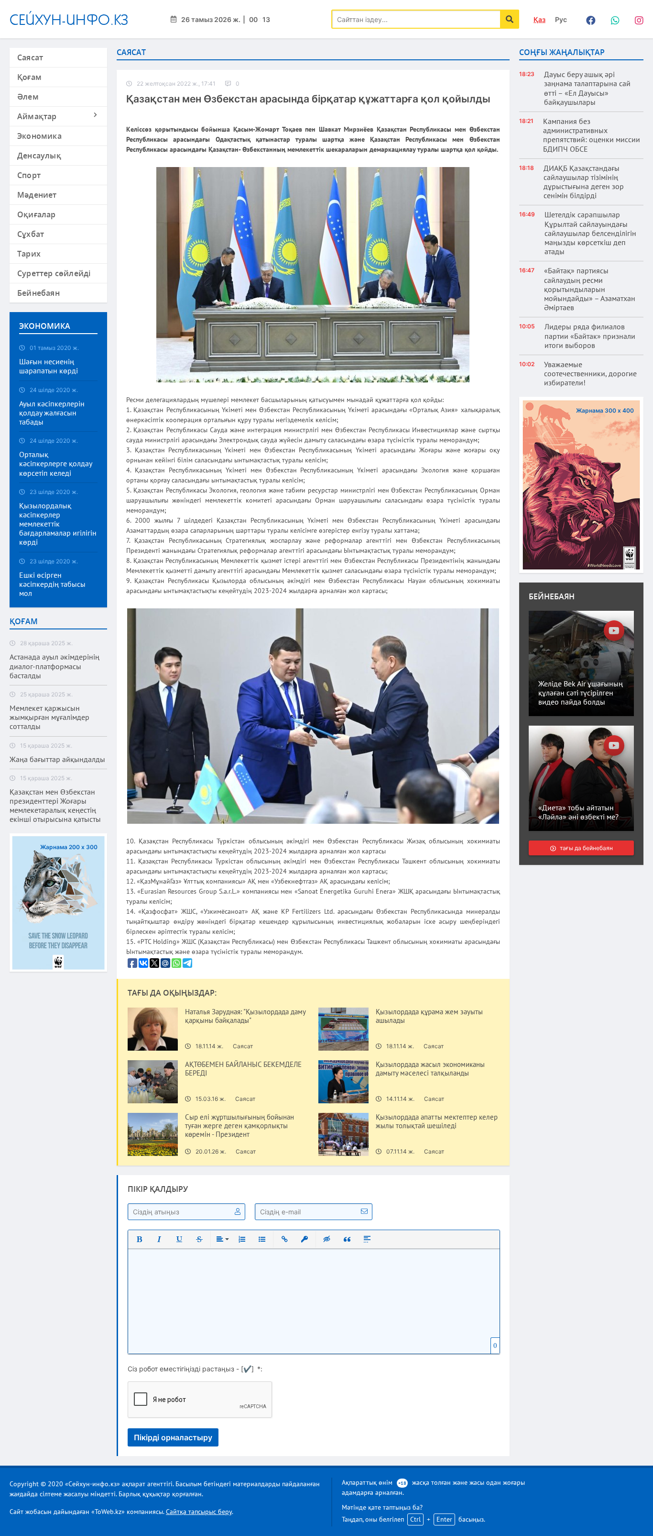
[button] (139, 1239)
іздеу (509, 19)
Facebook (588, 19)
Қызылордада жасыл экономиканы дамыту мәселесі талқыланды (430, 1068)
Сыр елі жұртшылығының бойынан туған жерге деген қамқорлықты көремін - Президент (239, 1126)
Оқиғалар (36, 214)
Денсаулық (39, 155)
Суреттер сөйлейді (53, 273)
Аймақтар (37, 116)
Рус (561, 19)
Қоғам (29, 77)
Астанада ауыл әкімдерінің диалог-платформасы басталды (54, 666)
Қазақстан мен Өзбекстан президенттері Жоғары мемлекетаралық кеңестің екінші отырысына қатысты (55, 805)
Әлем (28, 96)
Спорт (29, 175)
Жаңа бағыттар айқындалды (57, 759)
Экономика (39, 136)
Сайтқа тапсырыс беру (199, 1511)
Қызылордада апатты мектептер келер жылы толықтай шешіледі (437, 1121)
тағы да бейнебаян (585, 848)
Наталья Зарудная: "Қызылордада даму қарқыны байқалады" (245, 1016)
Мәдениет (37, 195)
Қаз (539, 19)
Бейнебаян (38, 293)
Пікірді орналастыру (173, 1437)
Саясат (30, 57)
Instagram (636, 19)
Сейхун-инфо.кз (69, 19)
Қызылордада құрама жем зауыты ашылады (429, 1016)
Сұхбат (30, 234)
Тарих (29, 253)
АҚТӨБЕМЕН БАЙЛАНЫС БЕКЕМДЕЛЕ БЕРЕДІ (243, 1068)
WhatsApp (612, 19)
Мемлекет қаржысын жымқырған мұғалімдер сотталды (49, 717)
